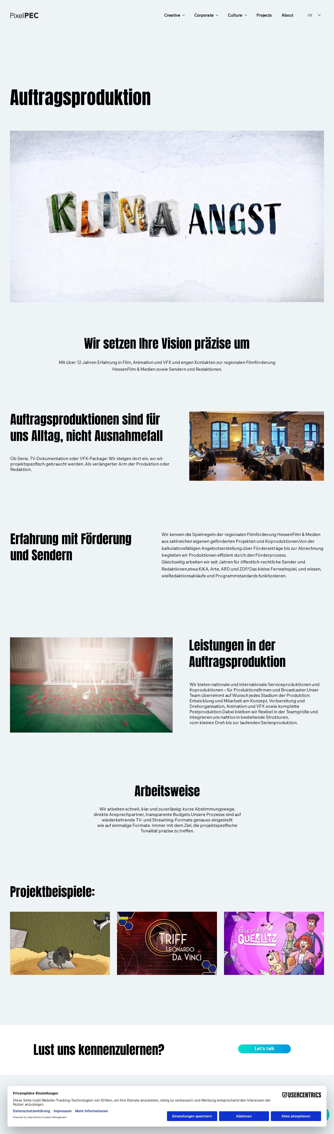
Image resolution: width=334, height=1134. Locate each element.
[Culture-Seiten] (245, 15)
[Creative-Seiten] (183, 15)
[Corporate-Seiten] (217, 15)
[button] (164, 727)
